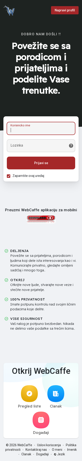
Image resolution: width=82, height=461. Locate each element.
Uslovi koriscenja (49, 445)
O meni (57, 449)
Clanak (56, 406)
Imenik (72, 449)
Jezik (60, 454)
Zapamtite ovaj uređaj (28, 176)
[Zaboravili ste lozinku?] (71, 145)
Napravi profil (65, 10)
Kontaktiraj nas (36, 449)
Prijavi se (41, 163)
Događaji (41, 432)
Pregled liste (29, 406)
